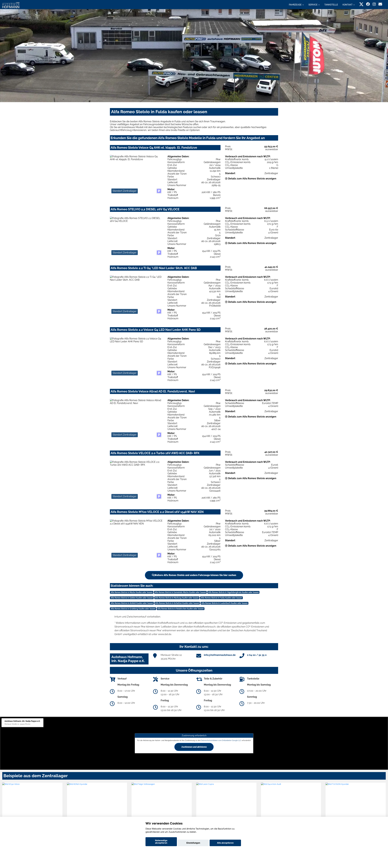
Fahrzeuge (295, 4)
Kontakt (348, 4)
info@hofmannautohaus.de (220, 655)
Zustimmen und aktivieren (194, 747)
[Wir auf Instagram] (374, 4)
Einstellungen (193, 843)
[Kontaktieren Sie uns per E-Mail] (380, 4)
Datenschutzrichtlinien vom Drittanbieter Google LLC (221, 740)
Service (313, 4)
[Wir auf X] (361, 4)
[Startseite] (10, 5)
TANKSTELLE (331, 4)
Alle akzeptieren (225, 843)
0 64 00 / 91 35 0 (257, 655)
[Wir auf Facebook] (368, 4)
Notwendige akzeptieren (161, 841)
